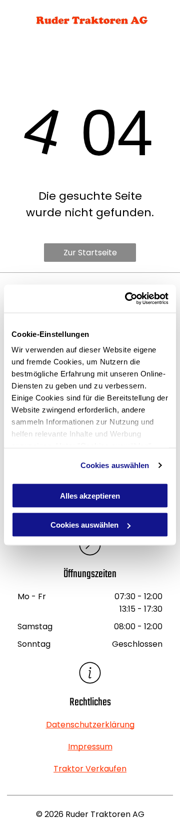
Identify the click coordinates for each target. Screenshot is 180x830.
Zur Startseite (90, 252)
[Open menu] (164, 20)
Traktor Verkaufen (90, 768)
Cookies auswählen (115, 465)
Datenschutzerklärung (90, 724)
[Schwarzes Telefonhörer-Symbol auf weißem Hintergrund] (15, 25)
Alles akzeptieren (90, 495)
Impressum (90, 746)
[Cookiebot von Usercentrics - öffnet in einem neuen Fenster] (127, 298)
